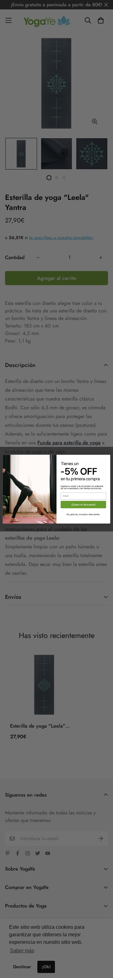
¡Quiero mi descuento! (83, 504)
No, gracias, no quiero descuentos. (83, 514)
